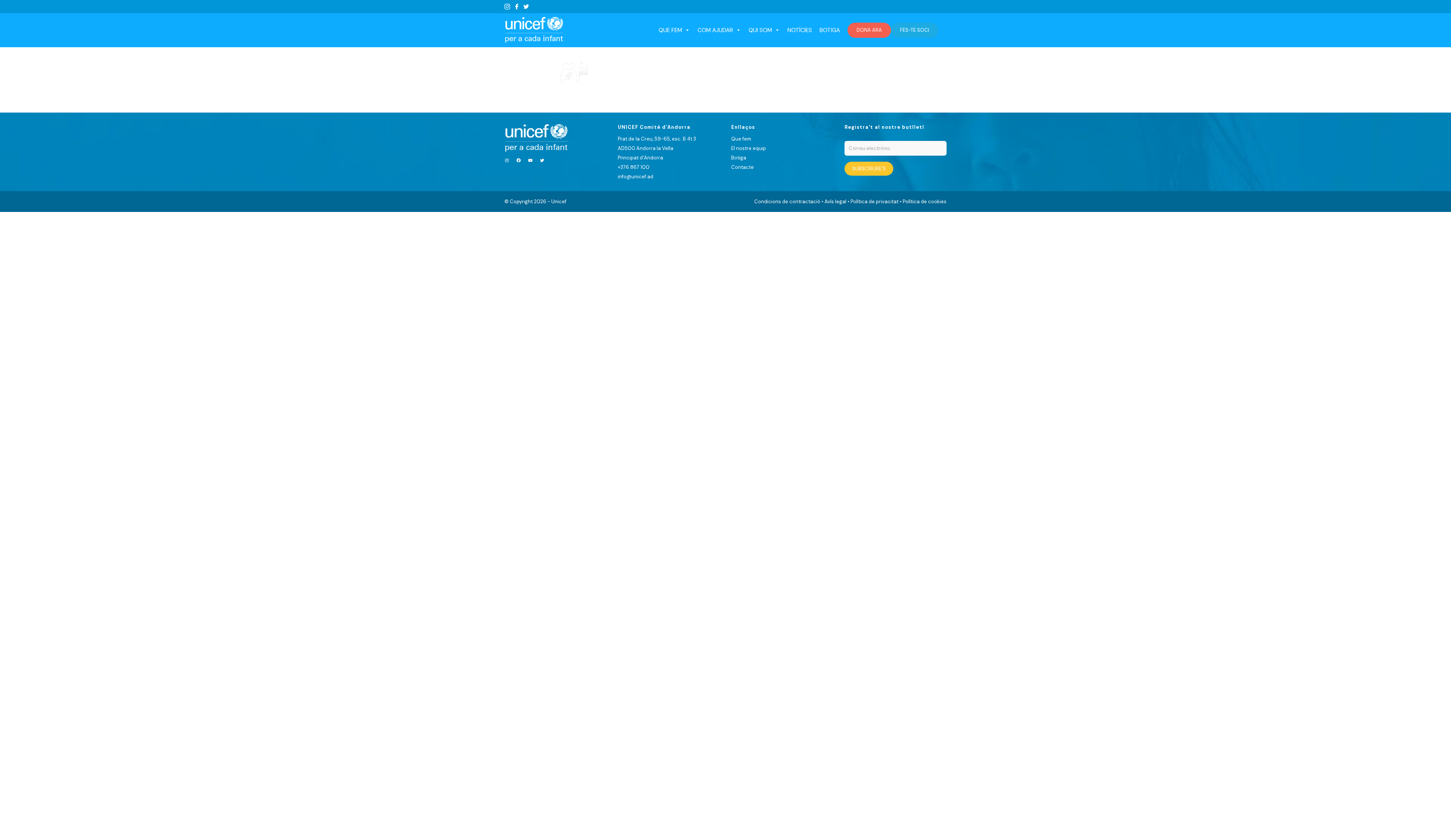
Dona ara (869, 30)
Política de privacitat (875, 201)
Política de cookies (925, 201)
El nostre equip (748, 148)
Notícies (799, 30)
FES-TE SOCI (914, 30)
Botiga (830, 30)
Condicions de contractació (787, 201)
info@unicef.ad (635, 176)
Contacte (742, 167)
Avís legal (835, 201)
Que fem (741, 139)
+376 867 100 (634, 167)
